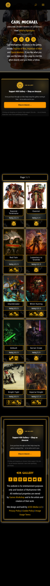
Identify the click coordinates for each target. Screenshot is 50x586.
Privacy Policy (15, 510)
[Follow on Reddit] (35, 479)
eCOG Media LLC (35, 507)
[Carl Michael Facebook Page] (27, 39)
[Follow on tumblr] (40, 479)
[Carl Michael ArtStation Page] (15, 39)
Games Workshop (17, 497)
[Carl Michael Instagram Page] (21, 39)
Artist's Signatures (27, 30)
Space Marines (17, 52)
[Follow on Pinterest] (25, 479)
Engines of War (19, 48)
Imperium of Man (34, 48)
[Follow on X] (15, 479)
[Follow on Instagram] (20, 479)
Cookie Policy (28, 510)
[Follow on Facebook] (10, 479)
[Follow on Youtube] (30, 479)
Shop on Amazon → (25, 105)
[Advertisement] (25, 145)
